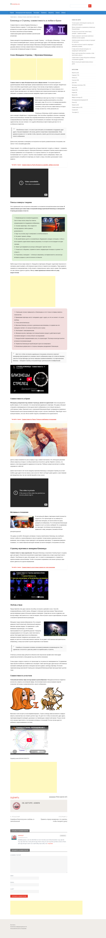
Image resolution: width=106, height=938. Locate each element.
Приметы (44, 12)
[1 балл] (49, 797)
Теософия (36, 12)
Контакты (12, 924)
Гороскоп (74, 80)
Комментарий (15, 855)
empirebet (21, 835)
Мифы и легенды (76, 97)
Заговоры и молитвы (77, 85)
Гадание (74, 75)
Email (12, 882)
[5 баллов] (54, 797)
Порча (73, 102)
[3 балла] (52, 797)
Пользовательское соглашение (18, 928)
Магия (73, 95)
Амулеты (51, 12)
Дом (73, 82)
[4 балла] (53, 797)
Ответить (63, 835)
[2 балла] (51, 797)
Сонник (74, 109)
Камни (58, 12)
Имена (63, 12)
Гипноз (73, 77)
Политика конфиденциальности (18, 926)
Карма (12, 12)
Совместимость (76, 107)
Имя (11, 876)
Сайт (12, 889)
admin (37, 803)
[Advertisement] (24, 69)
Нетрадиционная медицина (24, 12)
